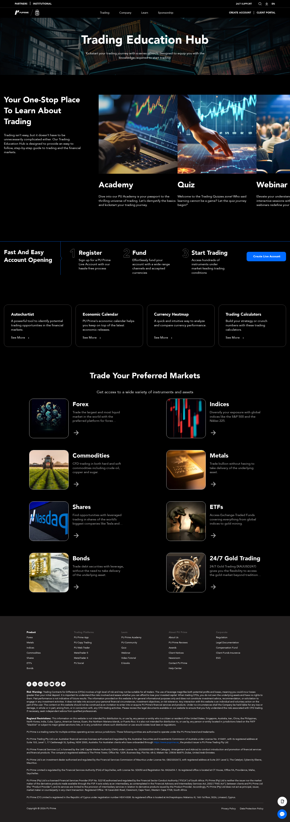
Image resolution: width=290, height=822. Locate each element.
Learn (144, 13)
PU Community (129, 642)
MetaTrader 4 (81, 658)
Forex (30, 637)
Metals (30, 642)
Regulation (221, 637)
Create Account (240, 12)
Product (31, 632)
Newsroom (174, 658)
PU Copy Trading (83, 642)
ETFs (29, 663)
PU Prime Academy (131, 637)
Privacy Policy (228, 808)
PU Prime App (81, 637)
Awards (172, 647)
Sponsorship (165, 13)
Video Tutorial (128, 658)
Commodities (34, 652)
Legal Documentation (227, 642)
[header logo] (27, 12)
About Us (173, 637)
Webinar (125, 652)
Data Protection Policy (251, 808)
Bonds (30, 668)
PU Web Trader (82, 647)
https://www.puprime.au (166, 742)
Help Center (175, 668)
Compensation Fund (227, 647)
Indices (30, 647)
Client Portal (266, 12)
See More (18, 338)
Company (125, 13)
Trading (104, 13)
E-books (125, 663)
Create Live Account (266, 256)
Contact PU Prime (178, 663)
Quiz (123, 647)
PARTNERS (21, 3)
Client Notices (176, 652)
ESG (218, 658)
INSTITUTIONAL (42, 3)
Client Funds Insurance (228, 652)
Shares (30, 658)
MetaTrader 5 (81, 652)
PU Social (79, 663)
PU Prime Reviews (178, 642)
